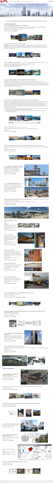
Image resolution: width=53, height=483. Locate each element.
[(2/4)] (22, 37)
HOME (9, 1)
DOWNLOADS (28, 1)
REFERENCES (18, 1)
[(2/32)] (21, 118)
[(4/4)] (38, 37)
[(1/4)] (15, 37)
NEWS (22, 1)
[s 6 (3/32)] (28, 118)
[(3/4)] (30, 37)
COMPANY (12, 1)
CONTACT (24, 1)
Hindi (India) (51, 1)
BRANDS (15, 1)
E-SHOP (32, 1)
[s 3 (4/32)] (36, 118)
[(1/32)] (13, 118)
